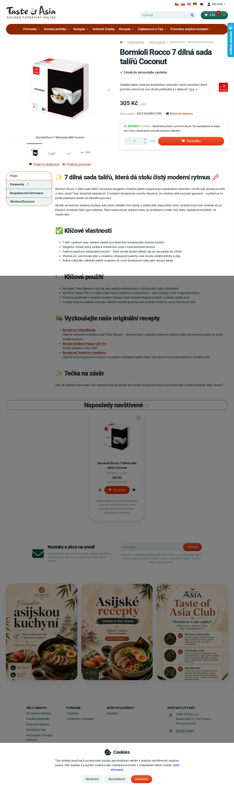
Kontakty (112, 713)
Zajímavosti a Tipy (150, 29)
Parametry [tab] (19, 184)
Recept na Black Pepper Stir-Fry (85, 343)
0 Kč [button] (215, 15)
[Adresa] (170, 715)
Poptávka (73, 713)
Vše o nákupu (36, 708)
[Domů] (30, 12)
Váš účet (217, 4)
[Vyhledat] (192, 15)
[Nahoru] (146, 139)
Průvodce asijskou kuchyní (189, 29)
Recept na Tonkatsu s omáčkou (84, 352)
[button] (224, 15)
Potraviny (30, 29)
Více (191, 89)
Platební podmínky (38, 719)
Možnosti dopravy (181, 113)
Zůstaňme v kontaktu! (80, 719)
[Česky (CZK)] (177, 4)
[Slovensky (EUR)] (183, 4)
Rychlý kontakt (185, 730)
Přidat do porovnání (78, 164)
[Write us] (170, 731)
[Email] (201, 4)
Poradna (74, 708)
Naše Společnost (120, 708)
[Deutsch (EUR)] (195, 4)
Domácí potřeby (55, 29)
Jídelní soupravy (157, 42)
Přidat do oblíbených (46, 164)
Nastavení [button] (92, 779)
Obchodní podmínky (38, 713)
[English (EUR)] (189, 4)
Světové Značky (104, 29)
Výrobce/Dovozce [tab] (22, 201)
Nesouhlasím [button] (116, 779)
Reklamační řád (36, 730)
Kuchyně (79, 29)
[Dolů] (146, 143)
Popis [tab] (14, 176)
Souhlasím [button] (141, 779)
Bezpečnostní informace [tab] (26, 193)
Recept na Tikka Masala (79, 330)
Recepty (124, 29)
